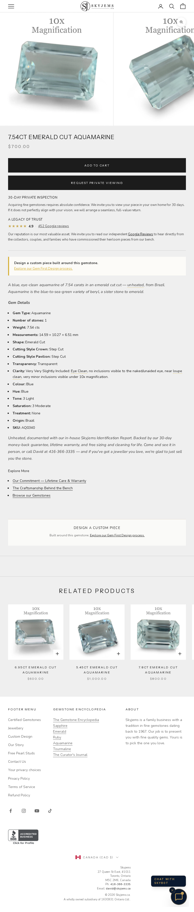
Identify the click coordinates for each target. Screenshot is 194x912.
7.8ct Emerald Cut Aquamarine (158, 669)
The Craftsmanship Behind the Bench (43, 488)
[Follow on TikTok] (50, 810)
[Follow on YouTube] (36, 810)
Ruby (57, 737)
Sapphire (60, 725)
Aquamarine (62, 743)
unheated (135, 284)
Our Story (16, 745)
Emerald (59, 731)
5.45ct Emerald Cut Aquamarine (97, 669)
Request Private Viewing (97, 183)
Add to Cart (97, 165)
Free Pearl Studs (21, 753)
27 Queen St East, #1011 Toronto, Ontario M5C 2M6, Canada (114, 876)
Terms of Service (21, 786)
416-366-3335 (120, 884)
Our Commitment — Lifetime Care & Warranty (49, 480)
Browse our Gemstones (32, 495)
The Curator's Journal (70, 754)
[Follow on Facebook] (10, 810)
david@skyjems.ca (118, 888)
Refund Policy (19, 795)
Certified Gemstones (24, 719)
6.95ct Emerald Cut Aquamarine (36, 669)
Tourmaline (62, 749)
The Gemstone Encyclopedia (76, 719)
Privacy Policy (19, 778)
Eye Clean (79, 371)
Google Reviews (140, 234)
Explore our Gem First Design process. (43, 268)
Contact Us (17, 761)
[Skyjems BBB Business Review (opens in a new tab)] (97, 837)
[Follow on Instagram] (23, 810)
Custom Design (20, 736)
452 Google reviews (53, 226)
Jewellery (15, 728)
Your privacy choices (24, 770)
